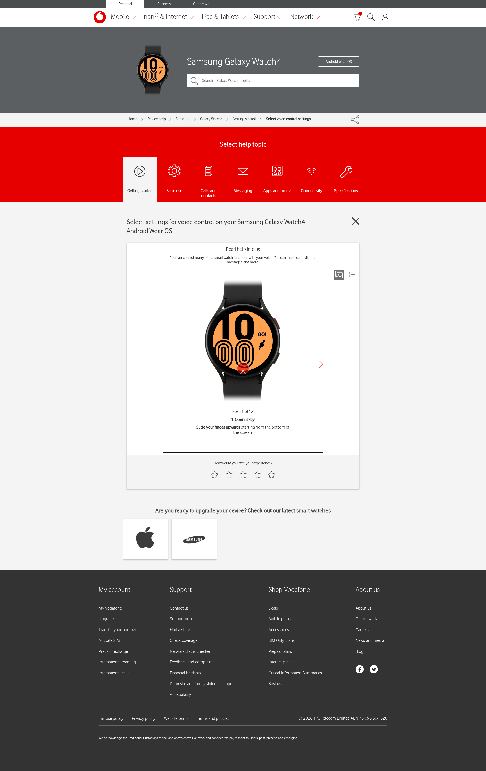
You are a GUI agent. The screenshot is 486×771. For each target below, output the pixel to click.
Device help (156, 119)
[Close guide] (355, 221)
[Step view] (339, 275)
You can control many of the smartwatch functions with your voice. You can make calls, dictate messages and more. (243, 259)
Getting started (244, 119)
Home (132, 119)
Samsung (183, 119)
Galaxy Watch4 (211, 119)
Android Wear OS (339, 61)
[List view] (352, 275)
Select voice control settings (288, 119)
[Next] (321, 364)
